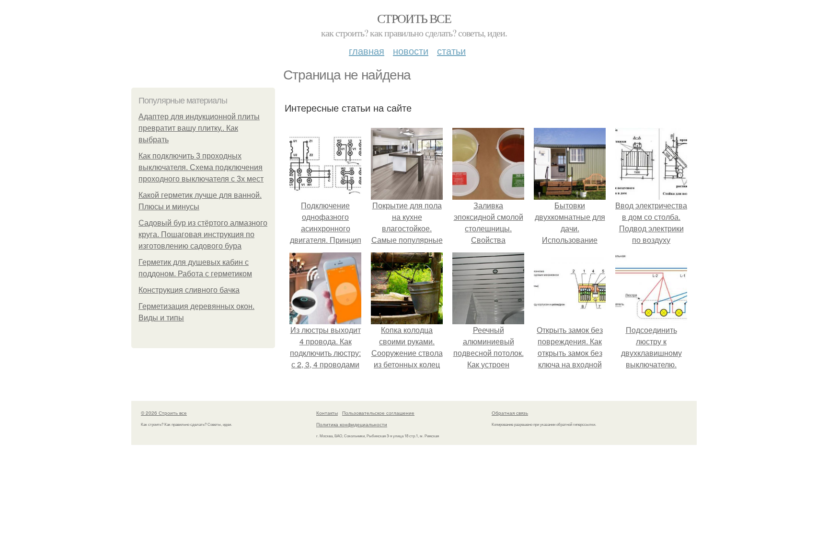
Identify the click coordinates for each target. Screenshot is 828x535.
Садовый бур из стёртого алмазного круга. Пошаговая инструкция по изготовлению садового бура (202, 234)
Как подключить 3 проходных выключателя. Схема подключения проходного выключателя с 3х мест (201, 167)
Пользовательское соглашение (378, 413)
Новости (410, 50)
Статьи (451, 50)
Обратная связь (510, 413)
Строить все (414, 18)
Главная (366, 50)
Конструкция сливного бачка (189, 290)
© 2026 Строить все (164, 413)
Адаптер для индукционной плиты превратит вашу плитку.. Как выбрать (199, 128)
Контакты (327, 413)
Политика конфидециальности (351, 424)
